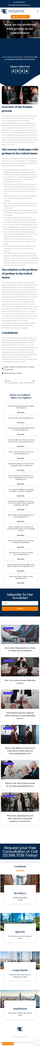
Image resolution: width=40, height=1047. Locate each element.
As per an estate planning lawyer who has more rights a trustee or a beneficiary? (21, 490)
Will (11, 370)
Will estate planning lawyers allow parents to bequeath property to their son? (21, 465)
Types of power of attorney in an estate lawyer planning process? (21, 553)
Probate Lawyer (21, 367)
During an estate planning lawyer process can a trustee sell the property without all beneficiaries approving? (21, 503)
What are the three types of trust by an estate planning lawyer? (21, 453)
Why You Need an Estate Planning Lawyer (20, 418)
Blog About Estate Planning (15, 57)
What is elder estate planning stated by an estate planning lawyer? (21, 516)
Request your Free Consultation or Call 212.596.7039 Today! (20, 851)
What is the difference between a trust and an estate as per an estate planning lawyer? (21, 441)
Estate (6, 367)
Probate (12, 367)
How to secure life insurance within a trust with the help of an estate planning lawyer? (21, 565)
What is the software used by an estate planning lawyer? (21, 577)
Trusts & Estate (16, 11)
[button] (37, 11)
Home (4, 57)
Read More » (21, 412)
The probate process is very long (15, 170)
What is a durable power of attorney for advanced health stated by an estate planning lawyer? (21, 529)
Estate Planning (28, 57)
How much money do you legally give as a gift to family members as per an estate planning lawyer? (21, 477)
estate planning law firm (16, 12)
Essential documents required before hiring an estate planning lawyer (21, 429)
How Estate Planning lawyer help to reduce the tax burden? (21, 407)
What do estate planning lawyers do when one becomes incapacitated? (21, 542)
